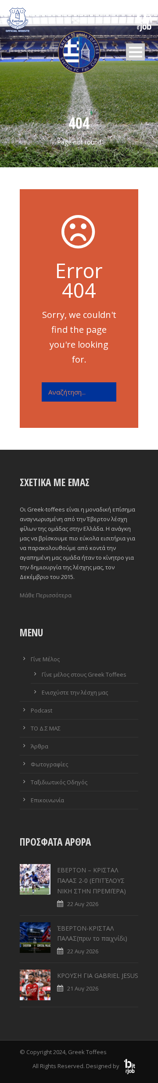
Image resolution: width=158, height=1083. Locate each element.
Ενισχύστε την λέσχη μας (75, 692)
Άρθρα (39, 746)
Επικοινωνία (47, 800)
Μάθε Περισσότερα (46, 595)
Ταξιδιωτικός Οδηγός (59, 782)
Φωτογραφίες (49, 764)
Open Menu (135, 51)
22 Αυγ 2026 (82, 904)
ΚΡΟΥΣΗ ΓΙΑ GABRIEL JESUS (97, 975)
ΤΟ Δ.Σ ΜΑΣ (46, 728)
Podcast (41, 710)
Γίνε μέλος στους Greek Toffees (84, 674)
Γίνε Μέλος (45, 659)
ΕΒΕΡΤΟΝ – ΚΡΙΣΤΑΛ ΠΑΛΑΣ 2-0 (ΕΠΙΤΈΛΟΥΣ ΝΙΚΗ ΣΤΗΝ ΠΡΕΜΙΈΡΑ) (91, 880)
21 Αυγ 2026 (82, 988)
